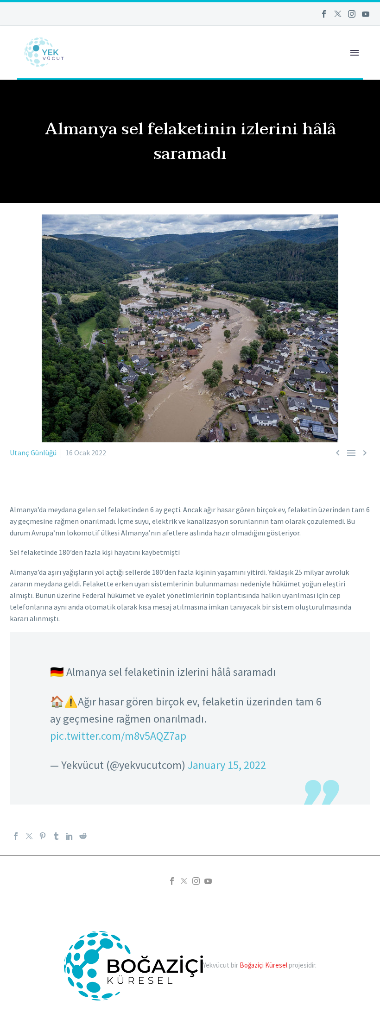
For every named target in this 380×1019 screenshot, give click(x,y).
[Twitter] (338, 14)
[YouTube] (366, 14)
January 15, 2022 (227, 765)
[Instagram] (352, 14)
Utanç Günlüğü (33, 452)
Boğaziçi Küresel (263, 965)
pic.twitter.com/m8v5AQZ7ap (118, 736)
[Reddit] (83, 836)
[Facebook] (324, 14)
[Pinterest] (42, 836)
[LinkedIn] (69, 836)
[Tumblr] (56, 836)
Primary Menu (354, 53)
